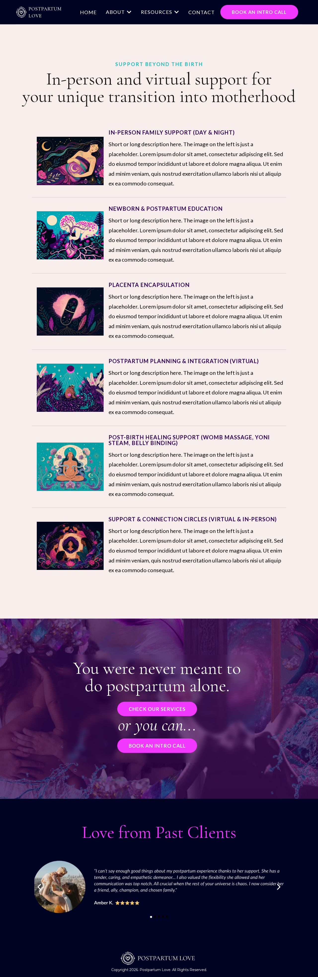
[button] (176, 12)
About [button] (116, 12)
